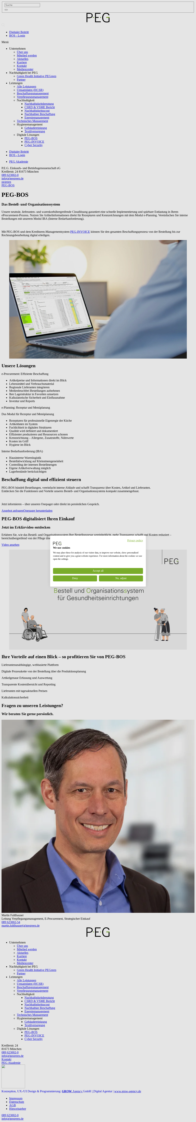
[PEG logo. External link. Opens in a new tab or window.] (57, 543)
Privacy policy (135, 540)
